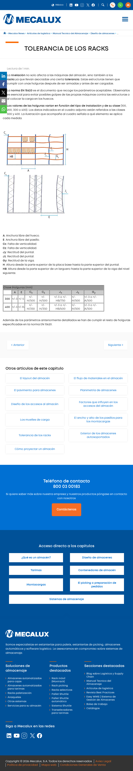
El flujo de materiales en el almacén (98, 378)
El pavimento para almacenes (35, 390)
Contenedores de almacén (97, 570)
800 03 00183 (66, 487)
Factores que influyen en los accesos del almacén (98, 404)
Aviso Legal (103, 761)
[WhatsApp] (3, 109)
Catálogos (93, 708)
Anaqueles (14, 697)
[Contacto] (128, 5)
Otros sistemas (17, 701)
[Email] (3, 101)
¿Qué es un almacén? (36, 557)
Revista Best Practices (100, 693)
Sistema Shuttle (62, 706)
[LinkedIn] (3, 76)
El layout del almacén (35, 378)
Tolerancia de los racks (35, 435)
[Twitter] (3, 92)
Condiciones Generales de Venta (83, 765)
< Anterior (17, 345)
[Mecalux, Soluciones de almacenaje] (32, 25)
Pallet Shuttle (60, 694)
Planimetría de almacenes (98, 390)
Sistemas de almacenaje (66, 599)
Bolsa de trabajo (96, 704)
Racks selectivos (62, 690)
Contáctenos (66, 509)
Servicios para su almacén (24, 706)
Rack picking (60, 686)
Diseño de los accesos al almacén (34, 404)
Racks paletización (20, 693)
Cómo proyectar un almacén (35, 449)
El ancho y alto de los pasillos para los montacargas (98, 420)
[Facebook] (3, 84)
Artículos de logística (99, 688)
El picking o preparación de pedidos (97, 585)
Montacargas (36, 584)
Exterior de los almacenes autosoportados (98, 435)
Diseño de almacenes (97, 557)
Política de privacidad (22, 765)
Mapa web (48, 765)
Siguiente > (115, 345)
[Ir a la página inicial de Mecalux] (4, 34)
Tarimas (36, 570)
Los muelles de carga (35, 420)
